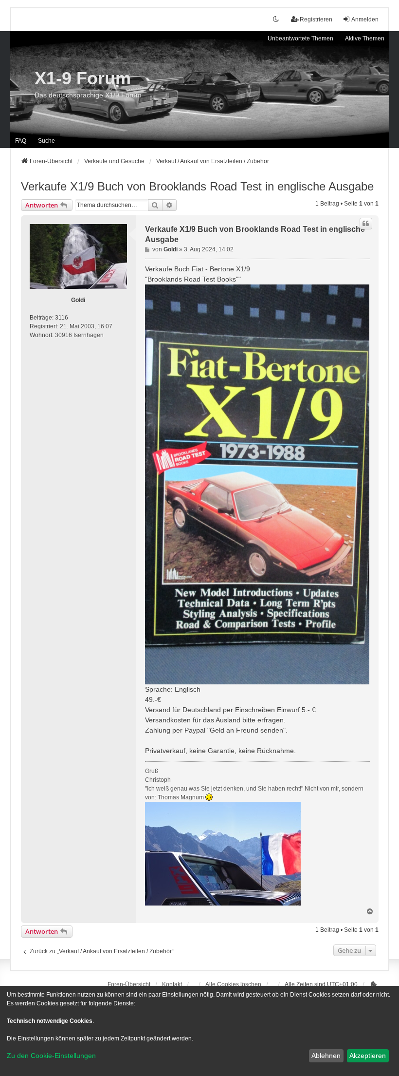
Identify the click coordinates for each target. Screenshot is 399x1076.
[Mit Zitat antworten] (366, 223)
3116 (61, 317)
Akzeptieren (367, 1055)
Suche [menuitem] (46, 140)
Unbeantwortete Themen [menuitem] (300, 38)
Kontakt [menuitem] (172, 984)
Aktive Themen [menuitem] (364, 38)
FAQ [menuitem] (20, 140)
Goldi (78, 300)
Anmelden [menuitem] (365, 19)
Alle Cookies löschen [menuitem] (233, 984)
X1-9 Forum (83, 78)
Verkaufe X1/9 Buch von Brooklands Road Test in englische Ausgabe (197, 186)
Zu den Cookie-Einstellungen (51, 1055)
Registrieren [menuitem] (316, 19)
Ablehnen (326, 1055)
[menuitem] (374, 984)
